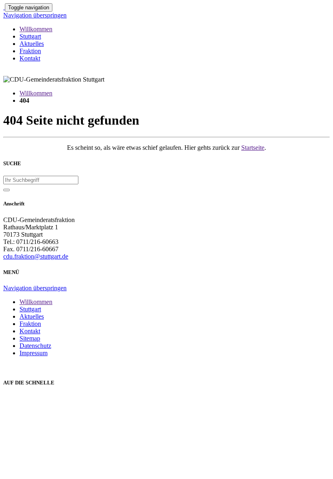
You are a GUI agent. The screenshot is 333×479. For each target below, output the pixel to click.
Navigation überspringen (35, 15)
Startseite (252, 147)
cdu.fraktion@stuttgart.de (35, 256)
